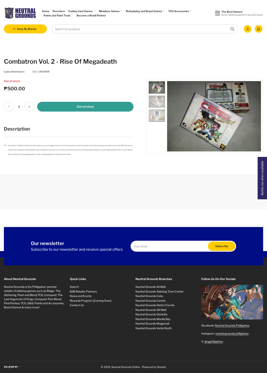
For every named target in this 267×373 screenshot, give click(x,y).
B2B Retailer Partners (83, 291)
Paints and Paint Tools (57, 15)
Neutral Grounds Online (125, 367)
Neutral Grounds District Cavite (154, 305)
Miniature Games (109, 11)
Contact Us (77, 305)
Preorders (59, 11)
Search (74, 286)
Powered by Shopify (154, 367)
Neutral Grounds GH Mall (150, 309)
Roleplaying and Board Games (144, 11)
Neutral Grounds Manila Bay (152, 319)
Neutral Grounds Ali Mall (150, 286)
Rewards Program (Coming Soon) (90, 300)
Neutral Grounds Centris (150, 300)
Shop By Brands (26, 28)
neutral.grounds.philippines (232, 333)
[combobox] (145, 28)
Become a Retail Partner (91, 15)
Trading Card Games (80, 11)
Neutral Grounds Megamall (152, 323)
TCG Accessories (178, 11)
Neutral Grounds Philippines (232, 325)
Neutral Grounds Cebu (149, 296)
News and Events (80, 296)
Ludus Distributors (14, 71)
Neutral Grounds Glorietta (151, 314)
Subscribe (221, 246)
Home (45, 11)
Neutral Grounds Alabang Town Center (159, 291)
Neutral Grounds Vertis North (153, 328)
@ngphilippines (213, 341)
